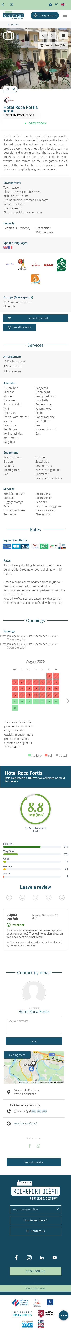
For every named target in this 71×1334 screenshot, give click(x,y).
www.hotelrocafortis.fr (25, 1123)
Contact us (38, 1231)
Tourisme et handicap (50, 1303)
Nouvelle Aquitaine (46, 1314)
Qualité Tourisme (37, 1303)
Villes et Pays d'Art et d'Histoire (41, 1324)
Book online (35, 1271)
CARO (27, 1324)
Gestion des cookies (35, 1288)
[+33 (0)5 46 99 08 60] (3, 4)
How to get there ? (35, 1220)
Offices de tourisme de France (20, 1303)
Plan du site (26, 1283)
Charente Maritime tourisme (22, 1314)
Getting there (17, 1055)
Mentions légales (42, 1283)
